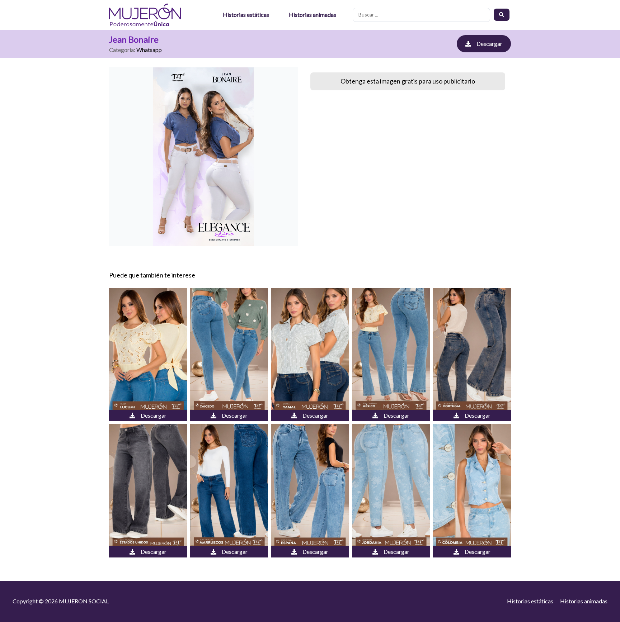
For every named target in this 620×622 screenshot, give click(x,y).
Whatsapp (149, 49)
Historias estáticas (246, 14)
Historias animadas (312, 14)
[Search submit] (501, 15)
